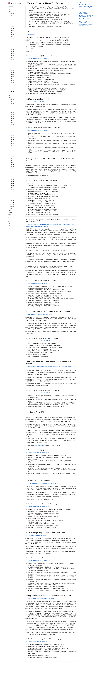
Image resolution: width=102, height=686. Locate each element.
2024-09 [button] (12, 105)
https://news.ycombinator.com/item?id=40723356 (38, 452)
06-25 (12, 124)
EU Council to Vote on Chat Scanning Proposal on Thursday (86, 13)
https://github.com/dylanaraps (33, 162)
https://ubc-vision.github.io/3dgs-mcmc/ (35, 535)
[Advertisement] (51, 673)
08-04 (12, 72)
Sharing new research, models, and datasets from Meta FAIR (85, 25)
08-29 (12, 19)
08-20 (12, 38)
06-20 (12, 135)
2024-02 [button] (12, 206)
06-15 (12, 152)
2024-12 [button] (12, 99)
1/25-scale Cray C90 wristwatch (85, 20)
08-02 (12, 76)
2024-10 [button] (12, 103)
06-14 (12, 154)
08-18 (12, 43)
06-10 (12, 164)
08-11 (12, 57)
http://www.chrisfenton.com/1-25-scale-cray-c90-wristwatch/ (41, 483)
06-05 (12, 185)
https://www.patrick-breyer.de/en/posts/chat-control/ (39, 314)
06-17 (12, 141)
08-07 (12, 66)
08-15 (12, 49)
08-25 (12, 28)
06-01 (12, 198)
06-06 (12, 179)
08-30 (12, 17)
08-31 (12, 15)
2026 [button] (10, 11)
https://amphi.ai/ (29, 414)
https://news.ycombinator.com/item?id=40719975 (38, 560)
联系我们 (10, 214)
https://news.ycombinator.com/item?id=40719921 (38, 641)
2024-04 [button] (12, 202)
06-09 (12, 168)
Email (9, 223)
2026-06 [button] (12, 82)
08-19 (12, 40)
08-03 (12, 74)
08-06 (12, 68)
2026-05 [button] (12, 84)
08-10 (12, 59)
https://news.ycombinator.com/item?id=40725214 (38, 393)
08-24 (12, 30)
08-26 (12, 26)
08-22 (12, 34)
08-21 (12, 36)
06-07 (12, 175)
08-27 (12, 24)
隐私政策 (10, 217)
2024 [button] (10, 97)
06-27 (12, 120)
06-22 (12, 131)
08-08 (12, 64)
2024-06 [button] (12, 112)
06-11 (12, 160)
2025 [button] (10, 95)
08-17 (12, 45)
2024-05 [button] (12, 200)
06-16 (12, 145)
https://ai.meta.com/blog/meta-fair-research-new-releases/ (40, 598)
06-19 (12, 137)
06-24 (12, 126)
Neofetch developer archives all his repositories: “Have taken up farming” (86, 7)
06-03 (12, 194)
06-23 (12, 129)
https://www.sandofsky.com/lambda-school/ (36, 101)
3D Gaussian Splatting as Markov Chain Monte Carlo (85, 22)
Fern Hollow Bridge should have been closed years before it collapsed (86, 16)
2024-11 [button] (12, 101)
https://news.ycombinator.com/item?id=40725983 (38, 341)
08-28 (12, 22)
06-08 (12, 173)
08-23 (12, 32)
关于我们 (10, 212)
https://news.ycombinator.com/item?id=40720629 (38, 283)
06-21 (12, 133)
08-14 (12, 51)
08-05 (12, 70)
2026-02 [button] (12, 91)
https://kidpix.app (30, 34)
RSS (9, 225)
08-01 (12, 78)
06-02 (12, 196)
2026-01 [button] (12, 93)
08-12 (12, 55)
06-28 (12, 118)
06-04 (12, 189)
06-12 (12, 158)
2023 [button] (10, 210)
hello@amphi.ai (40, 445)
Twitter (9, 219)
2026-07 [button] (12, 80)
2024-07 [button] (12, 110)
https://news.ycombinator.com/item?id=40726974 (38, 183)
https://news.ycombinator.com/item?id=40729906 (38, 506)
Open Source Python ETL (83, 18)
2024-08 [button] (12, 108)
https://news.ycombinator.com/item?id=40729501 (38, 130)
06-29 (12, 116)
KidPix (80, 2)
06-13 (12, 156)
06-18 (12, 139)
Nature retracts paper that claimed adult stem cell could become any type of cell (86, 10)
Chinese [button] (11, 6)
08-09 (12, 61)
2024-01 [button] (12, 208)
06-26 (12, 122)
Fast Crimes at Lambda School (85, 4)
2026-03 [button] (12, 89)
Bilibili (9, 221)
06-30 (12, 114)
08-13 (12, 53)
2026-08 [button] (12, 13)
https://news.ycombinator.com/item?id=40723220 (38, 58)
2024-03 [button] (12, 204)
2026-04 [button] (12, 87)
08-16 (12, 47)
